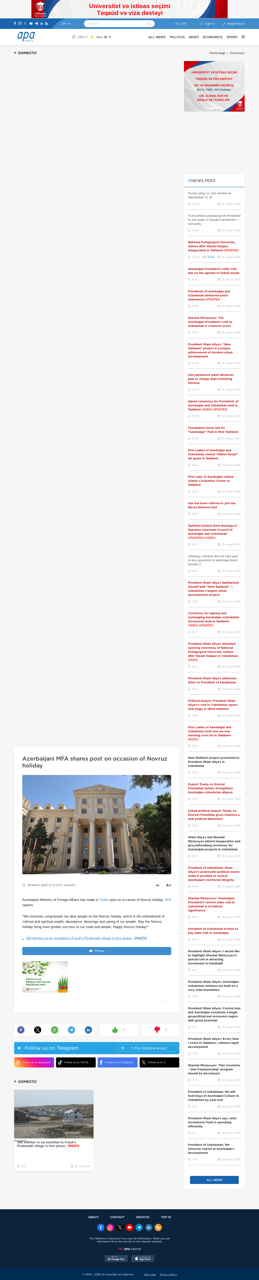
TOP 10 (166, 1217)
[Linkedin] (41, 24)
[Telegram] (36, 24)
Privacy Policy (168, 1274)
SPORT (232, 37)
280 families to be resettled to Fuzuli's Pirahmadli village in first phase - (86, 938)
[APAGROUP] (129, 1249)
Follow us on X (157, 1062)
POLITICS (177, 37)
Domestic (237, 53)
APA (168, 900)
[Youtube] (31, 24)
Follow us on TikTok (76, 1062)
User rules (150, 1274)
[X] (25, 24)
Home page (217, 53)
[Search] (149, 24)
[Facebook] (15, 24)
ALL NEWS (157, 37)
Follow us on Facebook (119, 1062)
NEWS (194, 37)
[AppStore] (142, 1259)
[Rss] (46, 24)
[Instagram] (19, 24)
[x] (120, 1228)
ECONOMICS (213, 37)
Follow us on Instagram (36, 1062)
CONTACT (117, 1217)
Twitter (104, 900)
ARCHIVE (143, 1217)
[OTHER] (241, 37)
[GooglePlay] (116, 1259)
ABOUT (93, 1217)
